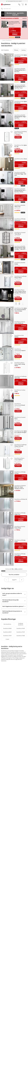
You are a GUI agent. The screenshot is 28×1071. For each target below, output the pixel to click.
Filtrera (16, 50)
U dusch (7, 639)
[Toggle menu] (26, 4)
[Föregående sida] (6, 580)
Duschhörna (8, 40)
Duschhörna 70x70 (21, 632)
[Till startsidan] (5, 4)
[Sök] (2, 8)
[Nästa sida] (22, 580)
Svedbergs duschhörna (20, 624)
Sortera (23, 50)
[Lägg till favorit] (6, 23)
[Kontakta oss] (19, 4)
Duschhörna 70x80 (21, 635)
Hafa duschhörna (7, 624)
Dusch (4, 40)
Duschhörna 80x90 (7, 632)
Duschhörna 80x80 (7, 628)
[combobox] (14, 580)
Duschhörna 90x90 (21, 628)
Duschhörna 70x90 (7, 635)
